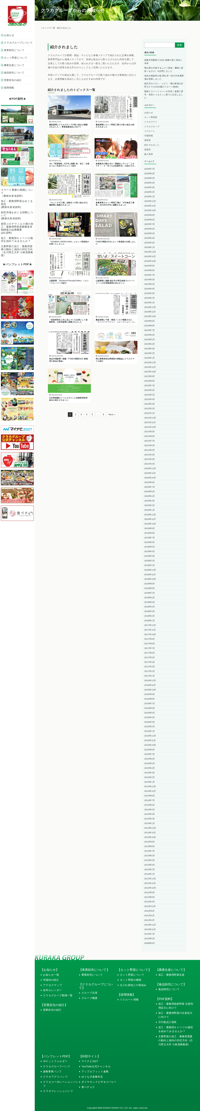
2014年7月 (149, 800)
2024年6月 (149, 279)
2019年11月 (150, 519)
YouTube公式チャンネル (96, 1066)
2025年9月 (149, 215)
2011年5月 (149, 915)
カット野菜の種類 (130, 979)
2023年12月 (150, 307)
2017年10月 (150, 634)
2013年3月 (149, 865)
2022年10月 (150, 371)
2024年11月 (150, 256)
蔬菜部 (147, 149)
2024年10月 (150, 261)
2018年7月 (149, 593)
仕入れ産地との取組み (133, 985)
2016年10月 (150, 690)
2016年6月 (149, 708)
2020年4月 (149, 496)
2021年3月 (149, 459)
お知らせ (148, 113)
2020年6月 (149, 491)
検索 (179, 45)
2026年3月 (149, 187)
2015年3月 (149, 773)
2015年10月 (150, 745)
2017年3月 (149, 666)
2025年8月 (149, 219)
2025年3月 (149, 243)
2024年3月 (149, 293)
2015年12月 (150, 736)
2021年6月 (149, 445)
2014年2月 (149, 819)
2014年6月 (149, 805)
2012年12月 (150, 878)
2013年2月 (149, 869)
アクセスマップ (52, 985)
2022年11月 (150, 367)
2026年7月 (149, 169)
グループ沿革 (89, 992)
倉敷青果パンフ (52, 1071)
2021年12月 (150, 418)
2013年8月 (149, 846)
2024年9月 (149, 266)
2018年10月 (150, 579)
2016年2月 (149, 726)
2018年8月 (149, 588)
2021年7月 (149, 441)
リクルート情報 (129, 999)
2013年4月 (149, 860)
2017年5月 (149, 657)
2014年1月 (149, 823)
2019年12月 (150, 514)
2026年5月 (149, 178)
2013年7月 (149, 851)
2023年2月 (149, 353)
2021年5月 (149, 450)
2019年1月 (149, 565)
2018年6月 (149, 597)
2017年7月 (149, 648)
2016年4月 (149, 717)
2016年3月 (149, 722)
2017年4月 (149, 662)
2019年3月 (149, 556)
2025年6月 (149, 229)
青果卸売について (92, 974)
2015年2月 (149, 777)
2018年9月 (149, 584)
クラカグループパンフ (56, 1066)
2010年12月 (150, 925)
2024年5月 (149, 284)
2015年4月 (149, 768)
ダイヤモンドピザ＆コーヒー (99, 1081)
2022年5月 (149, 395)
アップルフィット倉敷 (95, 1071)
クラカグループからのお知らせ (73, 10)
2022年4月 (149, 399)
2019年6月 (149, 542)
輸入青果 (148, 154)
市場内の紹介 (51, 979)
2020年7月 (149, 487)
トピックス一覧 (48, 28)
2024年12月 (150, 252)
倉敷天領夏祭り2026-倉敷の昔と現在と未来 (163, 61)
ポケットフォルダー (55, 1061)
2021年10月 (150, 427)
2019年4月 (149, 551)
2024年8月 (149, 270)
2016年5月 (149, 713)
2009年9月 (149, 943)
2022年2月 (149, 408)
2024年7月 (149, 275)
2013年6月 (149, 855)
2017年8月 (149, 643)
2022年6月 (149, 390)
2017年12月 (150, 625)
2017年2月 (149, 671)
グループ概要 (89, 998)
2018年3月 (149, 611)
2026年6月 (149, 173)
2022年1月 (149, 413)
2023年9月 (149, 321)
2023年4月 (149, 344)
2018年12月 (150, 570)
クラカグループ (151, 126)
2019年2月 (149, 560)
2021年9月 (149, 431)
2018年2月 (149, 616)
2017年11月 (150, 630)
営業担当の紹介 (52, 1009)
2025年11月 (150, 206)
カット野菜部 (150, 117)
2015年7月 (149, 754)
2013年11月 (150, 832)
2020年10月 (150, 478)
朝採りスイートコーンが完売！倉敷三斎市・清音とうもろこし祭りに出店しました (163, 94)
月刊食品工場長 (167, 1022)
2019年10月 (150, 524)
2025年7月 (149, 224)
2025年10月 (150, 210)
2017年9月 (149, 639)
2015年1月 (149, 782)
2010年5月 (149, 938)
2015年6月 (149, 759)
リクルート (149, 131)
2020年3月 (149, 501)
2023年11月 (150, 312)
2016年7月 (149, 703)
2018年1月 (149, 620)
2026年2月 (149, 192)
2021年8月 (149, 436)
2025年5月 (149, 233)
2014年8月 (149, 796)
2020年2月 (149, 505)
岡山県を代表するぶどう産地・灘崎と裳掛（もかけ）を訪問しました (163, 69)
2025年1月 (149, 247)
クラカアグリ (150, 122)
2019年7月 (149, 537)
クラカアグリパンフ (55, 1076)
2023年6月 (149, 335)
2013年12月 (150, 828)
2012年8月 (149, 897)
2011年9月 (149, 911)
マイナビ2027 (89, 1061)
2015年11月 (150, 740)
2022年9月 (149, 376)
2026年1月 (149, 196)
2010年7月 (149, 934)
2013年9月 (149, 842)
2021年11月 (150, 422)
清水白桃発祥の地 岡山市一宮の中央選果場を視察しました (164, 77)
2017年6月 (149, 653)
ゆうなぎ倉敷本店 (92, 1076)
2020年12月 (150, 468)
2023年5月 (149, 339)
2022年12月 (150, 362)
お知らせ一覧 (51, 974)
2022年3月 (149, 404)
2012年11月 (150, 883)
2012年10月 (150, 888)
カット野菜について (132, 974)
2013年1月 (149, 874)
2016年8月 (149, 699)
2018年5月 (149, 602)
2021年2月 (149, 464)
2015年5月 (149, 763)
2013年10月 (150, 837)
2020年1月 (149, 510)
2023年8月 (149, 325)
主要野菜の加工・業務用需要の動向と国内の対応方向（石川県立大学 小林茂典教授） (175, 1040)
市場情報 (148, 136)
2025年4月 (149, 238)
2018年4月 (149, 607)
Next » (112, 414)
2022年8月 (149, 381)
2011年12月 (150, 906)
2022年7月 (149, 385)
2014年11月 (150, 791)
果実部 (147, 140)
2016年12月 (150, 680)
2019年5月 (149, 547)
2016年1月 (149, 731)
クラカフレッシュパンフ (58, 1091)
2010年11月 (150, 929)
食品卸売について (169, 989)
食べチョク (88, 1087)
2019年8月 (149, 533)
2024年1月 (149, 302)
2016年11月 (150, 685)
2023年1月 (149, 358)
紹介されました (151, 145)
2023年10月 (150, 316)
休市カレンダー (52, 990)
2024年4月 (149, 289)
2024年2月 (149, 298)
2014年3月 (149, 814)
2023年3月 (149, 348)
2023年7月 (149, 330)
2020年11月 (150, 473)
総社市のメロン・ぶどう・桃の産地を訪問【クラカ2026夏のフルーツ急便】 (163, 85)
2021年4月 (149, 455)
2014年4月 (149, 809)
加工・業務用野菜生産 (171, 974)
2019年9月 (149, 528)
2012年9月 (149, 892)
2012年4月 (149, 901)
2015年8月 (149, 749)
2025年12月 (150, 201)
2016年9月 (149, 694)
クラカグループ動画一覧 (58, 995)
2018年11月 (150, 574)
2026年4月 (149, 183)
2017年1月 (149, 676)
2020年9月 (149, 482)
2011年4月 (149, 920)
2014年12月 (150, 786)
